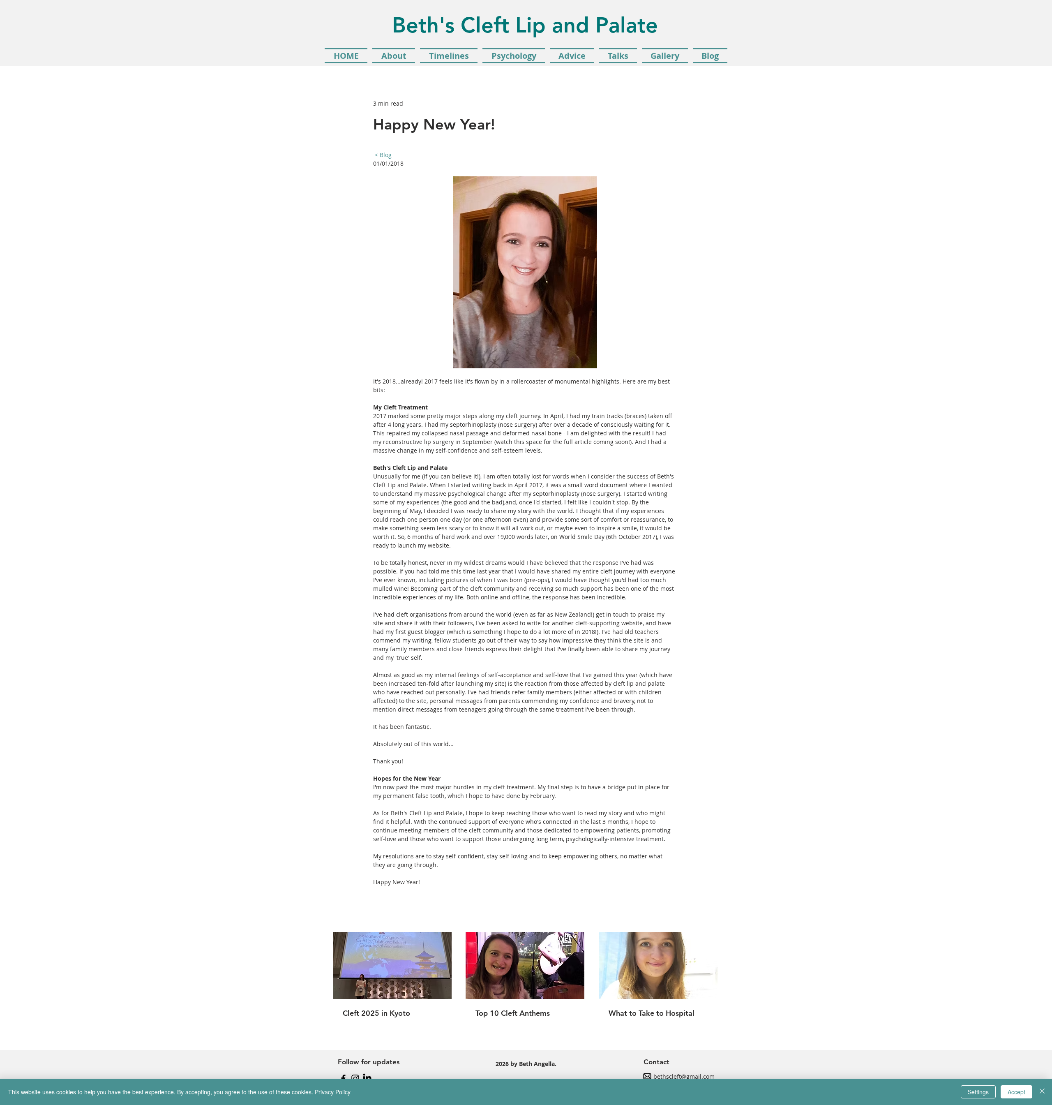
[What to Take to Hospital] (658, 965)
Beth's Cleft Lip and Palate (525, 25)
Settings (978, 1092)
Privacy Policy (333, 1092)
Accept (1016, 1092)
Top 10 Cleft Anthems (512, 1013)
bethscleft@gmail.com (684, 1076)
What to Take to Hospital (651, 1013)
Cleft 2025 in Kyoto (376, 1013)
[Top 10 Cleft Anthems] (525, 965)
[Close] (1042, 1091)
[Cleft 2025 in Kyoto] (392, 965)
